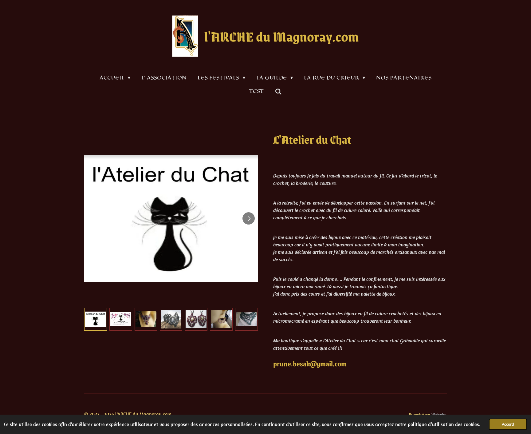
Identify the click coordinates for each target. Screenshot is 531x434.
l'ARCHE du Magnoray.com (281, 36)
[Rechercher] (278, 91)
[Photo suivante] (248, 218)
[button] (95, 319)
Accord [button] (508, 424)
